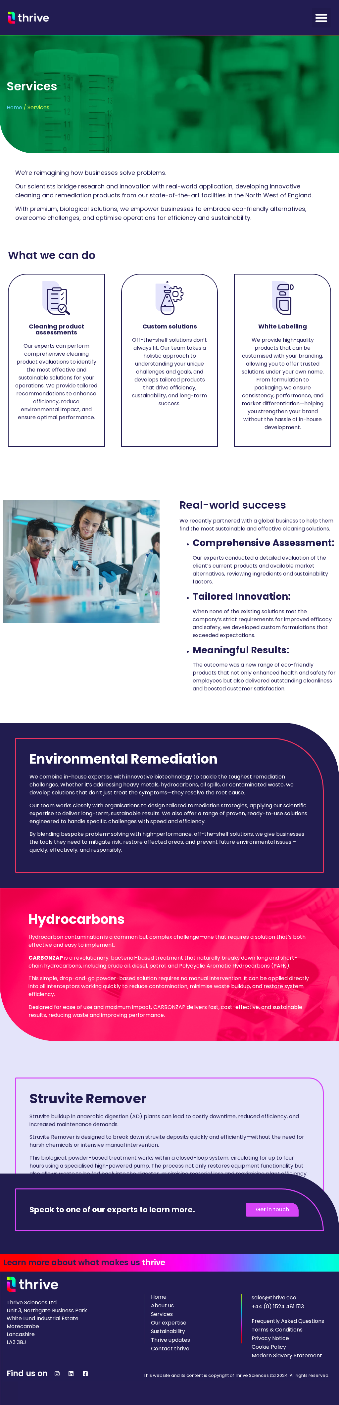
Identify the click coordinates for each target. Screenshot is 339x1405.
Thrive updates (170, 1340)
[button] (321, 17)
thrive (153, 1262)
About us (162, 1305)
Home (14, 107)
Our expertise (168, 1323)
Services (162, 1314)
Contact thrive (170, 1348)
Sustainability (168, 1331)
